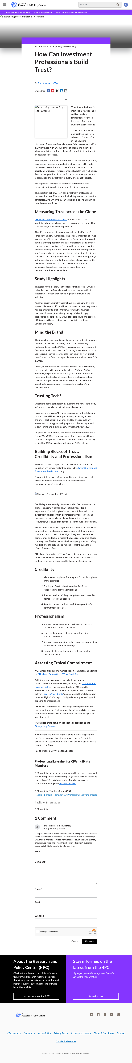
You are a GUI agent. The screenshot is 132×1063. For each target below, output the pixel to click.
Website (39, 915)
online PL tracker (67, 783)
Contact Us (29, 1033)
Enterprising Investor (43, 12)
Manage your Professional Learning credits (75, 794)
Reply (37, 851)
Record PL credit (43, 794)
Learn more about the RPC (36, 996)
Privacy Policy (61, 1033)
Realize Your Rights (53, 693)
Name (38, 889)
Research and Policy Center (18, 12)
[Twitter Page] (105, 1014)
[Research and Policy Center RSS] (118, 1014)
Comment (40, 861)
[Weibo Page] (111, 1014)
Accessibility (44, 1033)
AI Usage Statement (81, 1033)
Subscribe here (96, 996)
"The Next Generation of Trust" (51, 219)
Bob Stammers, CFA (48, 83)
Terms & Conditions (104, 1033)
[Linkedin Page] (91, 1014)
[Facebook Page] (98, 1014)
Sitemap (121, 1033)
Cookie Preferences (66, 1041)
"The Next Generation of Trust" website (58, 674)
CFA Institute (14, 1033)
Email (37, 902)
